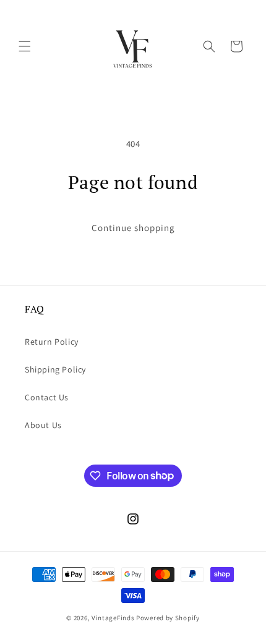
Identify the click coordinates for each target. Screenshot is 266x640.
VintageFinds (113, 617)
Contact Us (47, 397)
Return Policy (52, 341)
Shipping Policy (55, 369)
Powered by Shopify (168, 617)
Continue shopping (133, 228)
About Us (43, 425)
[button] (24, 46)
